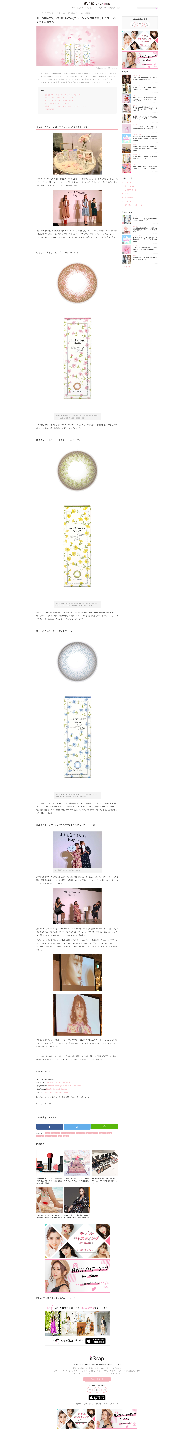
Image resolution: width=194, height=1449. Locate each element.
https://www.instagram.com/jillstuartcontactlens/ (65, 1086)
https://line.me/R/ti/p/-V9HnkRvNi (56, 1092)
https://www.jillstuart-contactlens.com (59, 1082)
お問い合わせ (88, 1404)
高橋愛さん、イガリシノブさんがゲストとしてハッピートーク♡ (65, 106)
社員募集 (98, 1404)
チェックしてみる (97, 1379)
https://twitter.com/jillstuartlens (56, 1089)
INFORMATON (49, 109)
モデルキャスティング (111, 1404)
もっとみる (126, 267)
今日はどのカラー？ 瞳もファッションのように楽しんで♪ (63, 95)
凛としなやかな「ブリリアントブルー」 (57, 103)
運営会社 (78, 1404)
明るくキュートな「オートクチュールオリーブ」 (60, 100)
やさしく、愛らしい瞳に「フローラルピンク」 (59, 98)
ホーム (38, 13)
